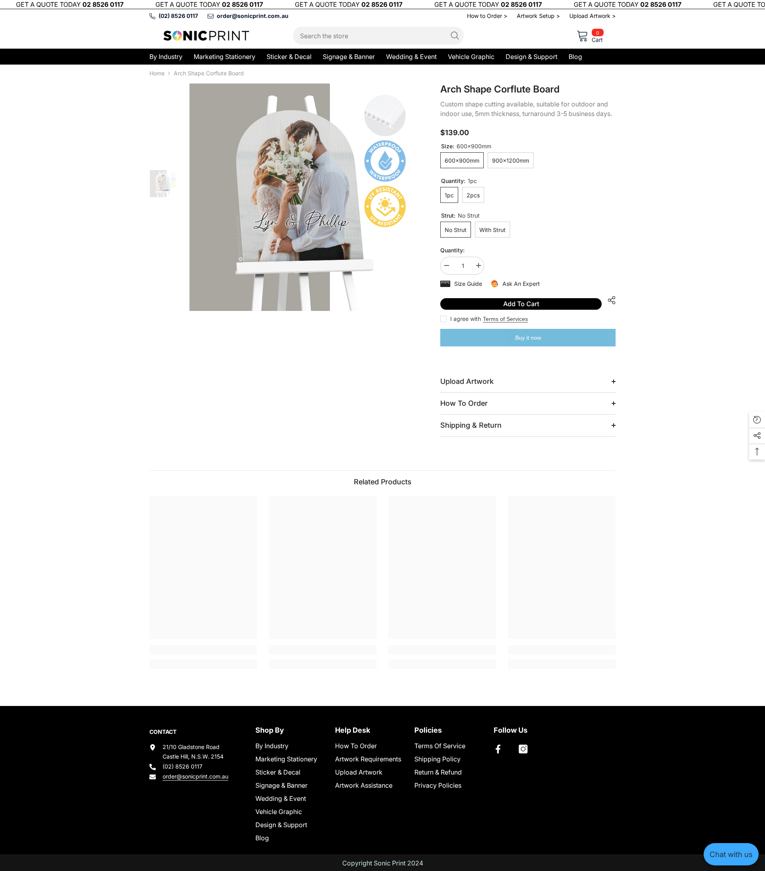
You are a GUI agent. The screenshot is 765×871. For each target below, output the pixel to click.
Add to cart (521, 304)
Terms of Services (505, 319)
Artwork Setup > (538, 15)
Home (157, 73)
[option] (303, 197)
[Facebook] (498, 749)
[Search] (378, 36)
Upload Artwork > (592, 15)
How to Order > (487, 15)
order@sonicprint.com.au (195, 776)
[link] (203, 650)
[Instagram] (523, 749)
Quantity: (452, 250)
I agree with (465, 318)
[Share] (609, 300)
